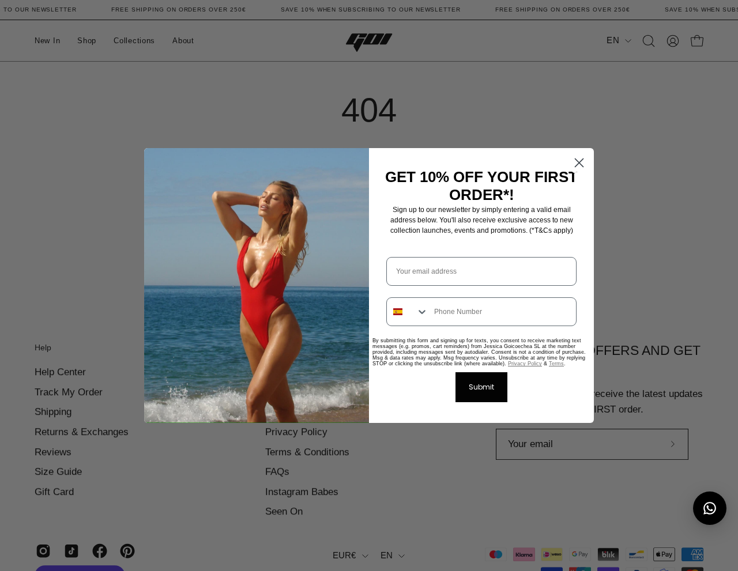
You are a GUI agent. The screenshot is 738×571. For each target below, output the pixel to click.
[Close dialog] (579, 163)
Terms (556, 363)
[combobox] (407, 312)
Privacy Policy (525, 363)
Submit (481, 387)
